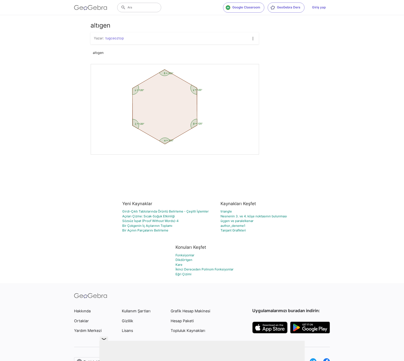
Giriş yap (319, 7)
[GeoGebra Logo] (90, 7)
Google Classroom (246, 7)
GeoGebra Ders (288, 7)
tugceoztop (114, 38)
